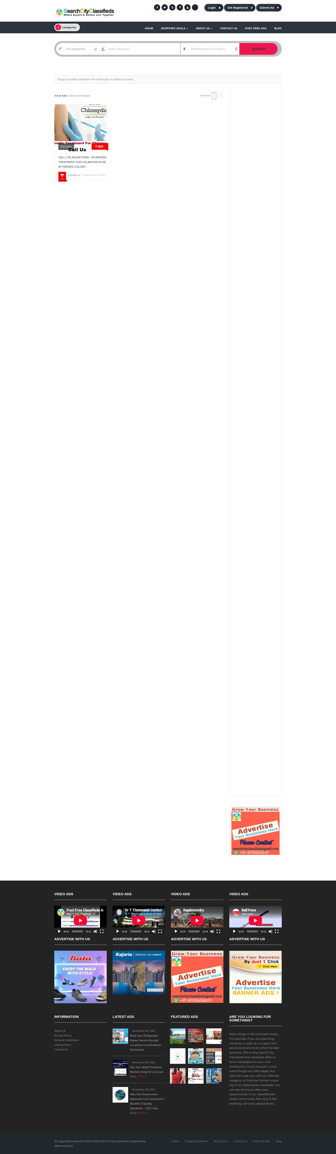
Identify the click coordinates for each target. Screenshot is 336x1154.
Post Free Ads (255, 28)
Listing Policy (62, 1044)
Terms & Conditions (66, 1040)
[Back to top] (323, 1130)
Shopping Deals (173, 28)
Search (258, 49)
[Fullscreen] (102, 931)
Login (212, 7)
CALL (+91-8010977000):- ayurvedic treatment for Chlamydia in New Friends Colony (82, 162)
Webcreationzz (63, 1145)
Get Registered (238, 7)
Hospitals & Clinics (93, 174)
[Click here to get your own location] (236, 49)
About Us (203, 28)
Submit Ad (267, 7)
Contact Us (228, 28)
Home (149, 28)
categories (69, 27)
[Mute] (95, 931)
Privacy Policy (63, 1035)
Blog (278, 28)
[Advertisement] (255, 150)
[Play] (59, 931)
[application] (80, 920)
